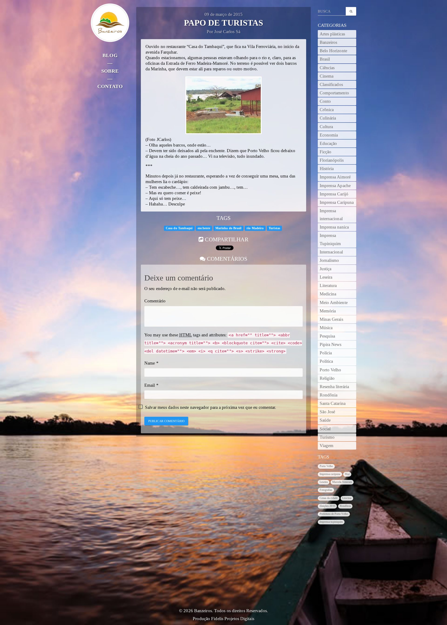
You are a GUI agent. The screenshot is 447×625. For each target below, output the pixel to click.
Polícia (326, 353)
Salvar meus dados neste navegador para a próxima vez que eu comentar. (210, 407)
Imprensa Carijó (334, 194)
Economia (329, 135)
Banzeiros (328, 42)
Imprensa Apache (335, 185)
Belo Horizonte (333, 50)
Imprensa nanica (334, 227)
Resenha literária (334, 386)
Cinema (327, 76)
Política (326, 361)
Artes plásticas (332, 34)
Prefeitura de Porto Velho (334, 514)
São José (327, 412)
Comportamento (334, 93)
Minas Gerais (331, 319)
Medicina (328, 294)
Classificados (331, 84)
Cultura (326, 126)
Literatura (328, 285)
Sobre (110, 71)
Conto (325, 101)
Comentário (155, 301)
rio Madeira (255, 228)
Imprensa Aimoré (335, 177)
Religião (327, 378)
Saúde (325, 420)
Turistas (274, 228)
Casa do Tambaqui (179, 228)
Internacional (331, 252)
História (327, 168)
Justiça (326, 268)
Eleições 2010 (327, 506)
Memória (328, 311)
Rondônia (329, 395)
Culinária (328, 118)
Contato (110, 86)
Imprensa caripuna (330, 474)
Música (326, 327)
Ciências (327, 67)
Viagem (327, 445)
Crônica (327, 109)
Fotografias (326, 490)
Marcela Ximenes (342, 482)
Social (325, 429)
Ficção (326, 152)
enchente (204, 228)
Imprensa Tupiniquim (330, 239)
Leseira (326, 277)
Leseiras (347, 498)
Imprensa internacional (331, 214)
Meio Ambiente (334, 302)
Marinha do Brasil (228, 228)
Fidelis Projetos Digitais (232, 618)
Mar (347, 474)
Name (149, 363)
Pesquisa (327, 336)
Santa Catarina (332, 403)
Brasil (325, 59)
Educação (328, 143)
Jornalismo (329, 260)
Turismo (327, 437)
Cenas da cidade (329, 498)
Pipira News (331, 344)
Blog (109, 55)
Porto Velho (330, 370)
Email (149, 385)
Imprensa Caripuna (337, 202)
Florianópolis (332, 160)
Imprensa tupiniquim (331, 521)
